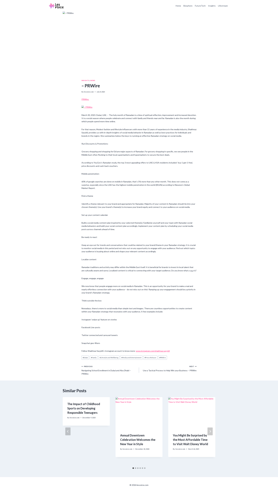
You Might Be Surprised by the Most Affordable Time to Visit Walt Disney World (190, 440)
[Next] (210, 431)
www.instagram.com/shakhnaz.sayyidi (153, 351)
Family (94, 358)
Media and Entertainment (131, 358)
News (92, 80)
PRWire (162, 358)
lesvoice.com (89, 92)
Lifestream (223, 5)
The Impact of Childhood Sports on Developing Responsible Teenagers (83, 408)
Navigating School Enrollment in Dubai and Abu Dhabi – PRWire (106, 370)
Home (178, 5)
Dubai (85, 358)
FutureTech (200, 5)
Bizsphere (187, 5)
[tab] (133, 468)
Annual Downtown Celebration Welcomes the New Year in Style (137, 440)
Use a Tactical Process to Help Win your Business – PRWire (169, 368)
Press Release (150, 358)
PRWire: (85, 99)
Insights (212, 5)
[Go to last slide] (68, 431)
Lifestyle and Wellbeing (109, 358)
